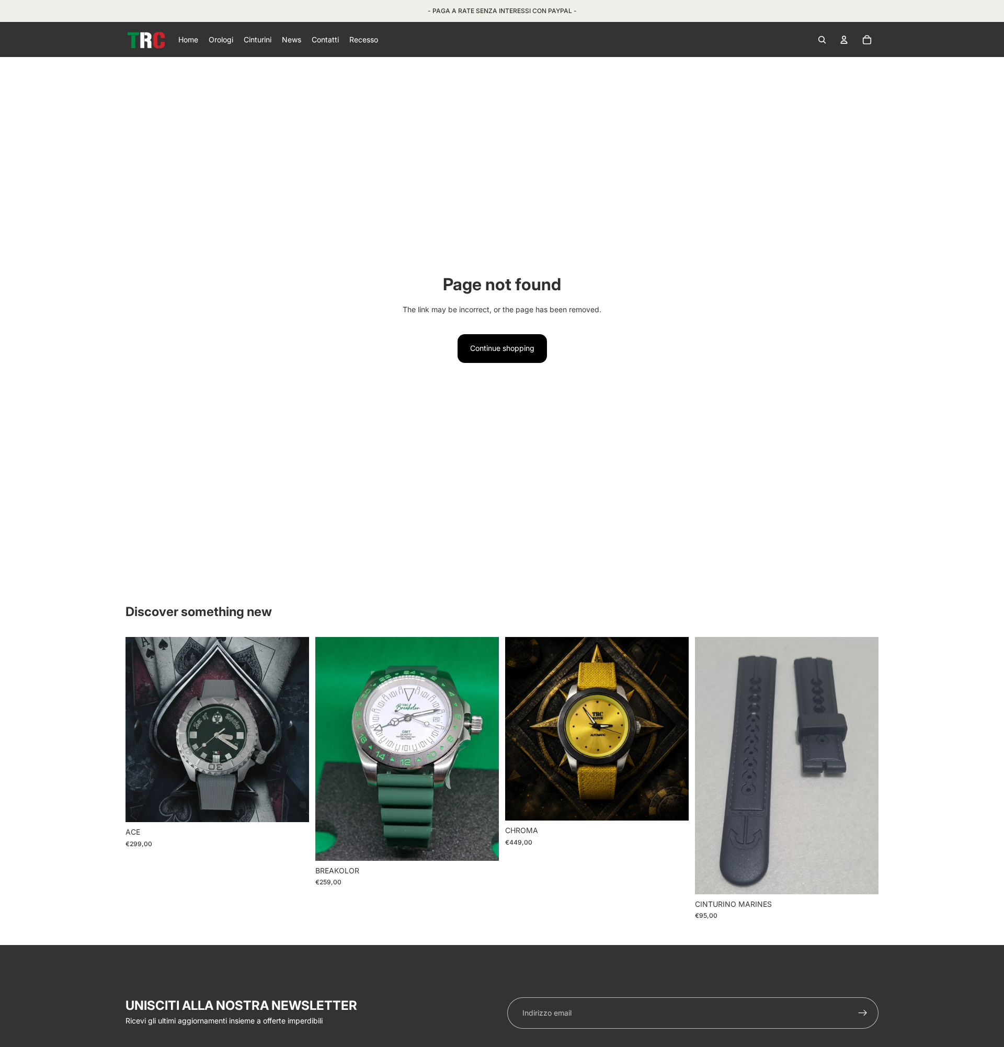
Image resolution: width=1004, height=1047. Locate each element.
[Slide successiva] (293, 729)
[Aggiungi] (672, 804)
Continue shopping (502, 348)
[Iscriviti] (863, 1013)
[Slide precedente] (141, 729)
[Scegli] (292, 806)
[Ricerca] (822, 39)
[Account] (843, 39)
